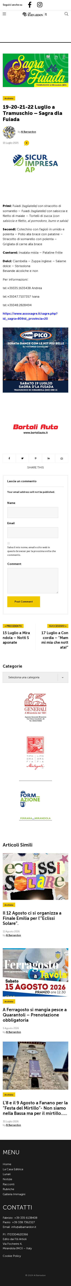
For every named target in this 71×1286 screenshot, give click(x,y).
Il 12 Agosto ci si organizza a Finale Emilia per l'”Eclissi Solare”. (32, 918)
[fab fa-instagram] (38, 5)
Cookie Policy (12, 1256)
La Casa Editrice (13, 1169)
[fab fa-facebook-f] (28, 5)
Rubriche (8, 1189)
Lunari (7, 1174)
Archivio (9, 98)
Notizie (7, 1179)
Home (7, 1164)
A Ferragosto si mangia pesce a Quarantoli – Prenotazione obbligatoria (35, 1015)
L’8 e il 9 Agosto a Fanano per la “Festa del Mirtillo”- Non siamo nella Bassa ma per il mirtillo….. (35, 1108)
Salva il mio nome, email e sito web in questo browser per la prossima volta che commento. (31, 551)
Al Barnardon (28, 131)
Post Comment (24, 601)
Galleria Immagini (14, 1194)
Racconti (8, 1184)
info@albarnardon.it (23, 1227)
